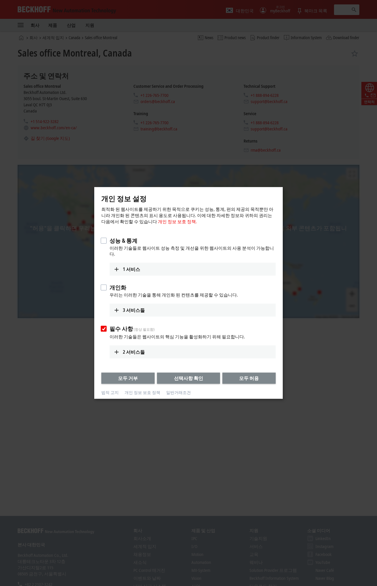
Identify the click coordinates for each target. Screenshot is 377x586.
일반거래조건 (178, 392)
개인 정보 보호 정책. (177, 221)
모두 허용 (249, 378)
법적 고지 (110, 392)
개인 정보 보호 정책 (142, 392)
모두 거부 (128, 378)
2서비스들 (134, 352)
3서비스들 (134, 310)
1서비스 (131, 269)
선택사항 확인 (188, 378)
